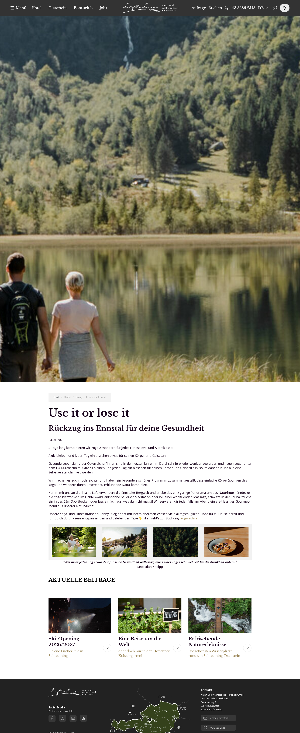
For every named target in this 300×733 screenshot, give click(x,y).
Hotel (37, 8)
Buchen (215, 8)
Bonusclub (83, 8)
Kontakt (206, 690)
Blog (79, 397)
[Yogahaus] (124, 542)
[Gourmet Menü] (226, 542)
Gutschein (58, 8)
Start (56, 397)
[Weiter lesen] (107, 648)
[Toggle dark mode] (284, 8)
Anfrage (199, 8)
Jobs (103, 8)
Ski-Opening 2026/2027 (64, 641)
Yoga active (189, 518)
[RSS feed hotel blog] (83, 718)
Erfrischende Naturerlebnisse (207, 641)
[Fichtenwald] (175, 542)
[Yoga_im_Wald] (74, 542)
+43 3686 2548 (242, 8)
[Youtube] (73, 718)
